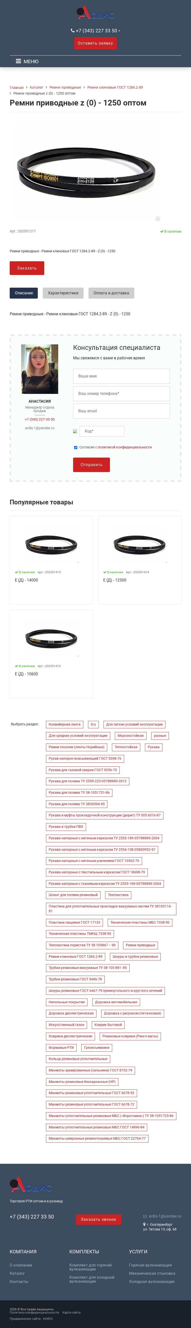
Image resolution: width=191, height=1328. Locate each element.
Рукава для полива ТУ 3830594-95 (77, 804)
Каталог (17, 1273)
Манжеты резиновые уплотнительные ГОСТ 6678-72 (91, 1104)
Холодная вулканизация (152, 1282)
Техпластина (118, 895)
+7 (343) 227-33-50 (40, 419)
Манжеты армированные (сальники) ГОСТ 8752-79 (90, 1070)
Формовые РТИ (61, 1048)
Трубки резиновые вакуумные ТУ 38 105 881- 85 (88, 968)
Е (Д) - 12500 (114, 580)
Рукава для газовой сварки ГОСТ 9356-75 (83, 770)
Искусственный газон (66, 1025)
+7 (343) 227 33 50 (96, 31)
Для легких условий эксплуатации (134, 724)
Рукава (154, 747)
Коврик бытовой (108, 1025)
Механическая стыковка (152, 1273)
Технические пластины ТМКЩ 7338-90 (80, 934)
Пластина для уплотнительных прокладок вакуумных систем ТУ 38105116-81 (110, 908)
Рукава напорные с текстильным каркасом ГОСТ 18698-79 (97, 872)
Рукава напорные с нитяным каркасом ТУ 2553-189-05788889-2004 (104, 838)
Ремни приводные (140, 945)
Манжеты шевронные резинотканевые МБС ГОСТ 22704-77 (97, 1138)
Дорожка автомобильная (116, 1002)
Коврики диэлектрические (70, 1036)
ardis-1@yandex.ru (39, 428)
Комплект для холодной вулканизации (91, 1279)
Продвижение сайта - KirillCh (31, 1319)
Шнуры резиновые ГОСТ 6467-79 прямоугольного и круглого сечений (105, 991)
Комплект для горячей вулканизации (90, 1267)
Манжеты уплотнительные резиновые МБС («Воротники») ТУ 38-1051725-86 (111, 1116)
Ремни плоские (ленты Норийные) (76, 747)
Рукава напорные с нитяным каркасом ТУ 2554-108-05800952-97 (102, 850)
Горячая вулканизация (150, 1265)
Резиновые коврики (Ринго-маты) (130, 1036)
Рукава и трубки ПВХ (66, 827)
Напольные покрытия (67, 1002)
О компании (21, 1265)
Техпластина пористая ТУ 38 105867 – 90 (82, 945)
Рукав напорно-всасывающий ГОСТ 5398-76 (85, 758)
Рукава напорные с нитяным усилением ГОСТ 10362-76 (94, 861)
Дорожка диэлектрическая (71, 1013)
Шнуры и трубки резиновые (135, 957)
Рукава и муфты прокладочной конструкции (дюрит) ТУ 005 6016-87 (105, 815)
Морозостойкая (131, 736)
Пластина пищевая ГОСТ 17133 (74, 922)
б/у (93, 724)
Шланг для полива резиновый (73, 895)
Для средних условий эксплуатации (78, 736)
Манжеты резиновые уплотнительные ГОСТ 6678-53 (91, 1093)
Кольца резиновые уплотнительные (78, 1059)
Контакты (19, 1282)
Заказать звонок (98, 1219)
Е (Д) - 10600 (26, 674)
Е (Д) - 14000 (26, 580)
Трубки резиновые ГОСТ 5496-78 (75, 979)
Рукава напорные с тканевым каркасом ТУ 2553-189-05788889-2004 (105, 884)
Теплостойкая (126, 747)
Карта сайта (71, 1312)
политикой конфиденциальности (125, 447)
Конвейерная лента (65, 724)
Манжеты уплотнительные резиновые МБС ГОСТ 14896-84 (96, 1127)
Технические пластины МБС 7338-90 (140, 922)
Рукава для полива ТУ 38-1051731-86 (79, 793)
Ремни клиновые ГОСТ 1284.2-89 (75, 957)
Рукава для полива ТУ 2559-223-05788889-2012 (88, 781)
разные (160, 736)
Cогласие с (115, 447)
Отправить (91, 465)
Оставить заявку (95, 43)
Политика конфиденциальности (34, 1312)
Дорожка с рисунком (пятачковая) (132, 1013)
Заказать (27, 268)
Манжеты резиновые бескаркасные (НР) (82, 1082)
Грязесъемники (96, 1048)
